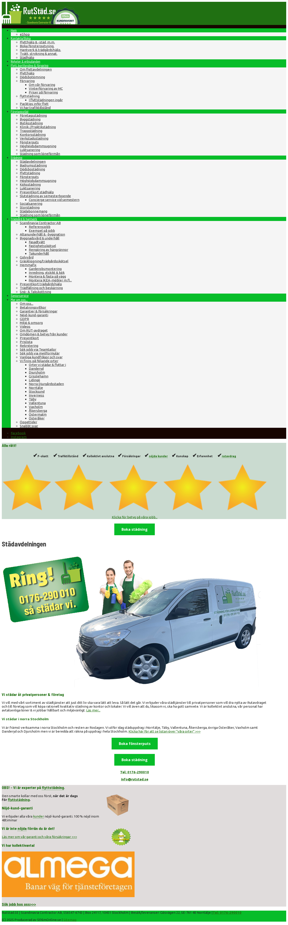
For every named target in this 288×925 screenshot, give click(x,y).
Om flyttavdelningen (36, 69)
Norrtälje (36, 388)
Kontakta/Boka (21, 38)
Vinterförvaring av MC (46, 88)
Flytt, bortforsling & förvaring (29, 65)
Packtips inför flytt (34, 104)
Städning (16, 158)
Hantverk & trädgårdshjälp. (40, 50)
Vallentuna (37, 403)
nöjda (153, 456)
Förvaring (27, 81)
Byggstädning (30, 119)
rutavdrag (229, 456)
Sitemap (69, 920)
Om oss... (26, 303)
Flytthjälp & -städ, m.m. (37, 42)
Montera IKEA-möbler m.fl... (50, 280)
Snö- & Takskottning (35, 292)
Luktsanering (30, 150)
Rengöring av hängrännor (48, 250)
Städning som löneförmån (40, 154)
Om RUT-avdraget (34, 330)
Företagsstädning (33, 115)
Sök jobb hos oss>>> (19, 904)
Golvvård (27, 257)
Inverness (36, 395)
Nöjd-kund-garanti (34, 315)
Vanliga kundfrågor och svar (41, 357)
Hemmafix (28, 265)
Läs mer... (93, 710)
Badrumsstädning (33, 165)
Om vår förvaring (42, 85)
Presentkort (29, 338)
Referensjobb (39, 227)
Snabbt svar (29, 426)
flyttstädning (30, 96)
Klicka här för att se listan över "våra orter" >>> (164, 731)
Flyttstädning (30, 173)
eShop (25, 34)
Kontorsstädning (33, 134)
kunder (163, 456)
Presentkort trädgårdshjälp (41, 284)
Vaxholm (36, 407)
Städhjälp (27, 57)
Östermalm (38, 414)
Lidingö (34, 380)
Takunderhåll (39, 253)
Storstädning (30, 207)
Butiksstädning (31, 123)
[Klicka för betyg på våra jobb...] (134, 510)
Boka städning (135, 529)
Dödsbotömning (32, 77)
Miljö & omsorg (31, 323)
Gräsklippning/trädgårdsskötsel (44, 261)
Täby (32, 399)
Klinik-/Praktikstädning (38, 127)
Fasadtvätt (37, 242)
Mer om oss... (19, 300)
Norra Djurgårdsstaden (46, 384)
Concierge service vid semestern (54, 200)
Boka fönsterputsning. (37, 46)
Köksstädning (30, 184)
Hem (14, 30)
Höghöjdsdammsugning (38, 146)
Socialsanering (31, 203)
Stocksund (37, 391)
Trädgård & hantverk (24, 219)
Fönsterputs (29, 142)
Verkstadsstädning (34, 138)
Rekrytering (29, 346)
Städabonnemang (33, 211)
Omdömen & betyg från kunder (44, 334)
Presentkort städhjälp (37, 192)
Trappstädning (31, 131)
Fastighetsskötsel (42, 246)
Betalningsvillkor (33, 307)
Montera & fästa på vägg (47, 276)
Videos (25, 326)
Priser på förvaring (43, 92)
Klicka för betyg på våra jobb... (135, 517)
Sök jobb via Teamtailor (38, 349)
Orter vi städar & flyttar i (47, 365)
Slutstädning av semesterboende (45, 196)
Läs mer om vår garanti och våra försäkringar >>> (39, 837)
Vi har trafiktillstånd (35, 107)
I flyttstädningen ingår (46, 100)
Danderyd (36, 368)
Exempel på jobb (42, 230)
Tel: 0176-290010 (227, 912)
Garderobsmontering (45, 269)
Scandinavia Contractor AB (40, 223)
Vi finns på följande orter (39, 361)
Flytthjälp (27, 73)
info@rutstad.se (134, 779)
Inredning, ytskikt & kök (47, 272)
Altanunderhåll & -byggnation (42, 234)
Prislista (26, 342)
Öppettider (28, 422)
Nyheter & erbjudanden (25, 61)
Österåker (37, 418)
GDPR (24, 319)
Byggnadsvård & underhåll (39, 238)
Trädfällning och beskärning (41, 288)
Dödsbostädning (32, 169)
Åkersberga (38, 410)
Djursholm (37, 372)
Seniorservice (20, 296)
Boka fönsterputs (135, 743)
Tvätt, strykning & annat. (38, 54)
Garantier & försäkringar (38, 311)
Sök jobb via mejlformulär (40, 353)
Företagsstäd (19, 111)
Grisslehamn (38, 376)
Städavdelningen (33, 161)
